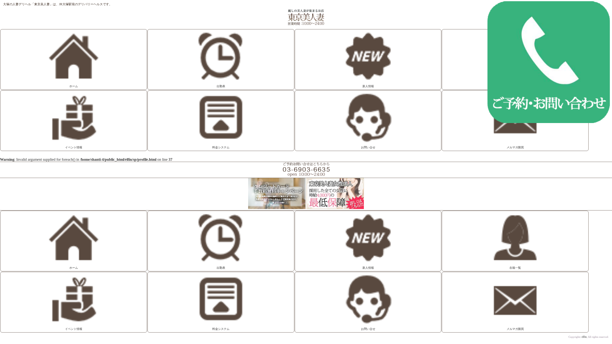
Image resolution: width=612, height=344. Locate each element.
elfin (584, 337)
